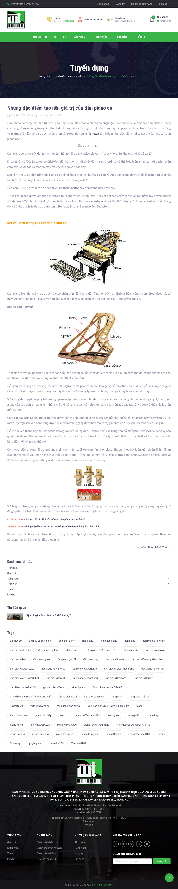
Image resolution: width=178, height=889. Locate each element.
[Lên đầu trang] (169, 877)
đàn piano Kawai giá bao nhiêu (147, 659)
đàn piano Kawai (115, 659)
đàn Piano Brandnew (154, 640)
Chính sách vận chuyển (49, 847)
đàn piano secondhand (85, 678)
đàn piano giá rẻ (41, 659)
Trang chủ (12, 567)
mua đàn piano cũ (40, 706)
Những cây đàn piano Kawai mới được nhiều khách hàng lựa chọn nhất (61, 526)
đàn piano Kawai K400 (53, 668)
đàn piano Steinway (116, 678)
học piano (117, 696)
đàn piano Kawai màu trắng (119, 668)
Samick (161, 734)
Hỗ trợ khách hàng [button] (88, 835)
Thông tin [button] (14, 835)
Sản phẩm (164, 19)
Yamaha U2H (78, 743)
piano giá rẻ (113, 715)
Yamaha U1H (57, 743)
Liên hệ (163, 3)
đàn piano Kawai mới (152, 668)
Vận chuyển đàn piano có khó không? (48, 615)
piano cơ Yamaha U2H (87, 715)
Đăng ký (120, 3)
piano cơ (63, 715)
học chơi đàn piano (94, 696)
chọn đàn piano (108, 640)
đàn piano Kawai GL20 (22, 668)
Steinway (15, 743)
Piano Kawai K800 (67, 724)
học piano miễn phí (140, 696)
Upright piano (35, 743)
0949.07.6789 (32, 3)
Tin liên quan (16, 608)
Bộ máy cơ (16, 640)
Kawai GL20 (16, 706)
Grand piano (79, 687)
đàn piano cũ (131, 650)
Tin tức (11, 589)
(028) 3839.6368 (89, 809)
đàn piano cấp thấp (48, 650)
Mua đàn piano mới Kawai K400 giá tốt (108, 706)
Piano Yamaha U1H (139, 734)
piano (139, 706)
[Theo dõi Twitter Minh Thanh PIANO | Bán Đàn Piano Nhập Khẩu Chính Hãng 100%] (123, 844)
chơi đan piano (67, 640)
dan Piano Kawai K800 (85, 668)
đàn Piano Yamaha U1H (23, 687)
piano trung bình (90, 734)
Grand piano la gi (68, 696)
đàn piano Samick (56, 678)
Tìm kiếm (80, 842)
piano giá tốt (133, 715)
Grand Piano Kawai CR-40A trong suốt (30, 696)
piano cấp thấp (43, 715)
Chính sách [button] (44, 835)
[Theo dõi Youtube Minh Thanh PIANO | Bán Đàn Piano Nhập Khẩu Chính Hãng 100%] (147, 844)
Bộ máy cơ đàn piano (40, 640)
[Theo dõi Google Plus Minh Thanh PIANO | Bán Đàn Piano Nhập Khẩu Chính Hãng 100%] (131, 844)
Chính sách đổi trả (46, 853)
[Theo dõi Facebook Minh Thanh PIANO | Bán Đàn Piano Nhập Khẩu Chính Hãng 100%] (116, 844)
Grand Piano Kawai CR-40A (107, 687)
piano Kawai (16, 724)
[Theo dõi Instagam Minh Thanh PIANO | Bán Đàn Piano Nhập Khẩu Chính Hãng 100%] (139, 844)
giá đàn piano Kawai (54, 687)
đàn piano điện (18, 659)
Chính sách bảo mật (48, 842)
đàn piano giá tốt (67, 659)
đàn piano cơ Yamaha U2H (102, 650)
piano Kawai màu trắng (96, 724)
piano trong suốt (65, 734)
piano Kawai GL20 (40, 724)
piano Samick (17, 734)
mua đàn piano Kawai (68, 706)
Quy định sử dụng (46, 859)
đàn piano (129, 640)
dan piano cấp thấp (20, 650)
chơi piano (87, 640)
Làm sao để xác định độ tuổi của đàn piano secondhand (54, 519)
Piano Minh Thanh (159, 547)
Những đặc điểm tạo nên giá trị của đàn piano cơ (59, 108)
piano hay (153, 715)
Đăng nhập (103, 3)
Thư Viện (12, 583)
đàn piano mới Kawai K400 (24, 678)
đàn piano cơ (73, 650)
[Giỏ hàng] (152, 19)
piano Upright (114, 734)
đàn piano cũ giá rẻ (155, 650)
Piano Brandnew (19, 715)
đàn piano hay (91, 659)
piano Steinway (40, 734)
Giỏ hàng (79, 859)
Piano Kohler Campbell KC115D (133, 724)
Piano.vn (93, 134)
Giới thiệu (12, 573)
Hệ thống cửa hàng (141, 3)
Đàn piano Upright (143, 678)
